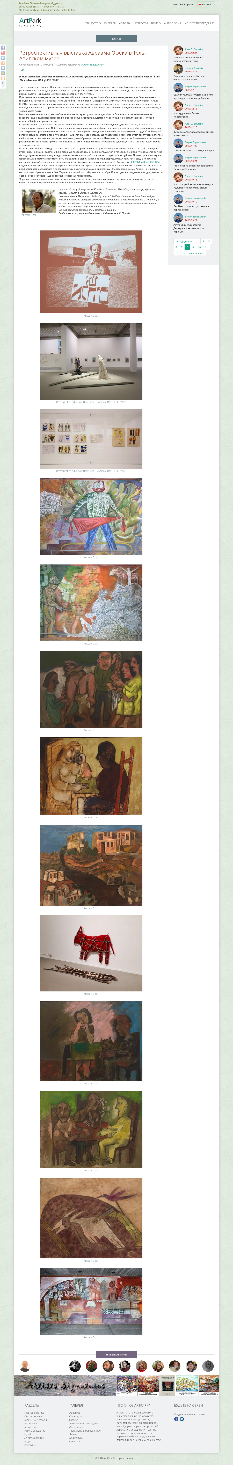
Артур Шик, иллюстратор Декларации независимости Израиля (189, 228)
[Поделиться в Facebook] (3, 48)
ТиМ (21, 69)
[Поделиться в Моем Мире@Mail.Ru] (3, 73)
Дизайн (73, 1434)
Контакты (29, 1445)
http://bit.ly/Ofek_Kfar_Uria (145, 162)
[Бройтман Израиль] (125, 1366)
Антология (172, 23)
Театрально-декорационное (85, 1430)
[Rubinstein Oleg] (25, 1366)
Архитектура (76, 1437)
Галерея (110, 23)
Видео (156, 23)
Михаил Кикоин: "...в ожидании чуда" (194, 150)
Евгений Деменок (194, 67)
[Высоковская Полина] (191, 1366)
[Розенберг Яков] (208, 1366)
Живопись (75, 1412)
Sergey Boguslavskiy (92, 64)
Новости (141, 23)
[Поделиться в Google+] (3, 53)
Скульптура (75, 1416)
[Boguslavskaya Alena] (141, 1366)
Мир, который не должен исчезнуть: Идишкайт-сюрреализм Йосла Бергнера (193, 187)
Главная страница (34, 1412)
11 (206, 247)
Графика (73, 1420)
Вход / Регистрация (183, 4)
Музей (27, 1434)
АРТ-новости (31, 1423)
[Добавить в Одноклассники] (3, 78)
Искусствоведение (199, 23)
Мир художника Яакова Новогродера (186, 114)
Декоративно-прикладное (83, 1423)
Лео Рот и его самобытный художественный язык (188, 59)
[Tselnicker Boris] (108, 1366)
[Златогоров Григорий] (75, 1366)
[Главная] (34, 22)
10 (199, 247)
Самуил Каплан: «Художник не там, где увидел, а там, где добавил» (193, 96)
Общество (93, 23)
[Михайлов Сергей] (175, 1366)
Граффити (74, 1441)
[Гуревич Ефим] (91, 1366)
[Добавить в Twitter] (3, 58)
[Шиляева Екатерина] (158, 1366)
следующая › (196, 253)
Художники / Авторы (35, 1420)
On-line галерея (33, 1416)
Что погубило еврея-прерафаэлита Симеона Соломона (193, 167)
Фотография (76, 1427)
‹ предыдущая (184, 241)
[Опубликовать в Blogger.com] (3, 63)
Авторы (124, 23)
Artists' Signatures (34, 1437)
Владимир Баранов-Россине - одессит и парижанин (190, 77)
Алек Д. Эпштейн (194, 49)
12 (177, 253)
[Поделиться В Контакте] (3, 68)
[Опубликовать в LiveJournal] (3, 83)
